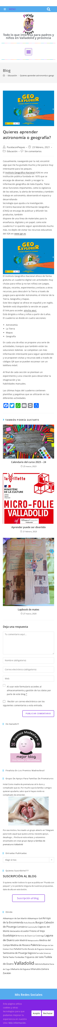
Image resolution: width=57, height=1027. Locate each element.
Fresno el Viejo (37, 930)
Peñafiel (17, 949)
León (16, 940)
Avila (26, 923)
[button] (49, 9)
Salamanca (49, 949)
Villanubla (36, 969)
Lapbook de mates (28, 609)
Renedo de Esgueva (36, 949)
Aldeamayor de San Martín (15, 918)
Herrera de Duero (25, 935)
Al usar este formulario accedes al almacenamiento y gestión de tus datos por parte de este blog (29, 690)
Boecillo (31, 923)
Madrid (23, 940)
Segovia (32, 952)
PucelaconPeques (16, 147)
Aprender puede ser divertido (28, 527)
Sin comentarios (33, 151)
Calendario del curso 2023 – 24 (28, 462)
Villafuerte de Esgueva (20, 969)
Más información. (17, 1022)
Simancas (47, 953)
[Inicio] (4, 75)
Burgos (39, 922)
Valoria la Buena (42, 964)
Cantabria (22, 926)
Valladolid (24, 963)
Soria (5, 957)
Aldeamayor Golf (34, 918)
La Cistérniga (38, 935)
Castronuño (32, 927)
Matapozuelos (33, 940)
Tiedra (11, 957)
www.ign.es (20, 233)
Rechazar (48, 1013)
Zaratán (7, 973)
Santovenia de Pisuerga (15, 952)
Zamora (45, 969)
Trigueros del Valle (34, 957)
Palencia (35, 945)
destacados (15, 931)
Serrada (39, 953)
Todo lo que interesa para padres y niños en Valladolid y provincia (28, 36)
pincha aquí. (30, 310)
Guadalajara (10, 935)
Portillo (24, 949)
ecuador (25, 931)
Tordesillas (19, 957)
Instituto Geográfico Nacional (20, 172)
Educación (12, 151)
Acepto (36, 1013)
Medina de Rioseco (20, 945)
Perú (11, 949)
